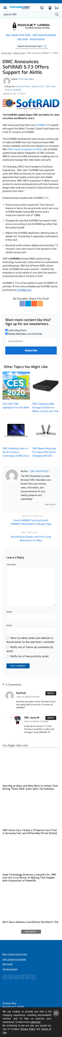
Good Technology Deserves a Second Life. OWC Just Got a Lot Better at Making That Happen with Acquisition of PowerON (29, 877)
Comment (11, 564)
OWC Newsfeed (26, 79)
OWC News (51, 86)
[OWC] (31, 26)
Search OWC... (10, 14)
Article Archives (37, 39)
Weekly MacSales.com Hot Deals (24, 334)
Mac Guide (23, 39)
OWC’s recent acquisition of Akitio (25, 149)
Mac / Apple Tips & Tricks (18, 35)
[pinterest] (35, 504)
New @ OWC (38, 86)
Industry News (23, 86)
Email (9, 625)
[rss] (43, 504)
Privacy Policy (28, 1029)
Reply (50, 693)
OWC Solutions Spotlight (44, 35)
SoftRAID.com (24, 290)
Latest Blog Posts (16, 330)
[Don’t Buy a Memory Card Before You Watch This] (31, 902)
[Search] (57, 15)
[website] (22, 504)
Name (9, 612)
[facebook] (26, 504)
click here (36, 1022)
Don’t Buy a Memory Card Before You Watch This (30, 922)
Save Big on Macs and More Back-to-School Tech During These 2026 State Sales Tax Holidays (30, 787)
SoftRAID (40, 125)
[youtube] (39, 504)
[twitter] (30, 504)
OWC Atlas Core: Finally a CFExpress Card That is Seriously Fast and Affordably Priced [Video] (29, 832)
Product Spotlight (13, 89)
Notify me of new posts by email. (29, 656)
